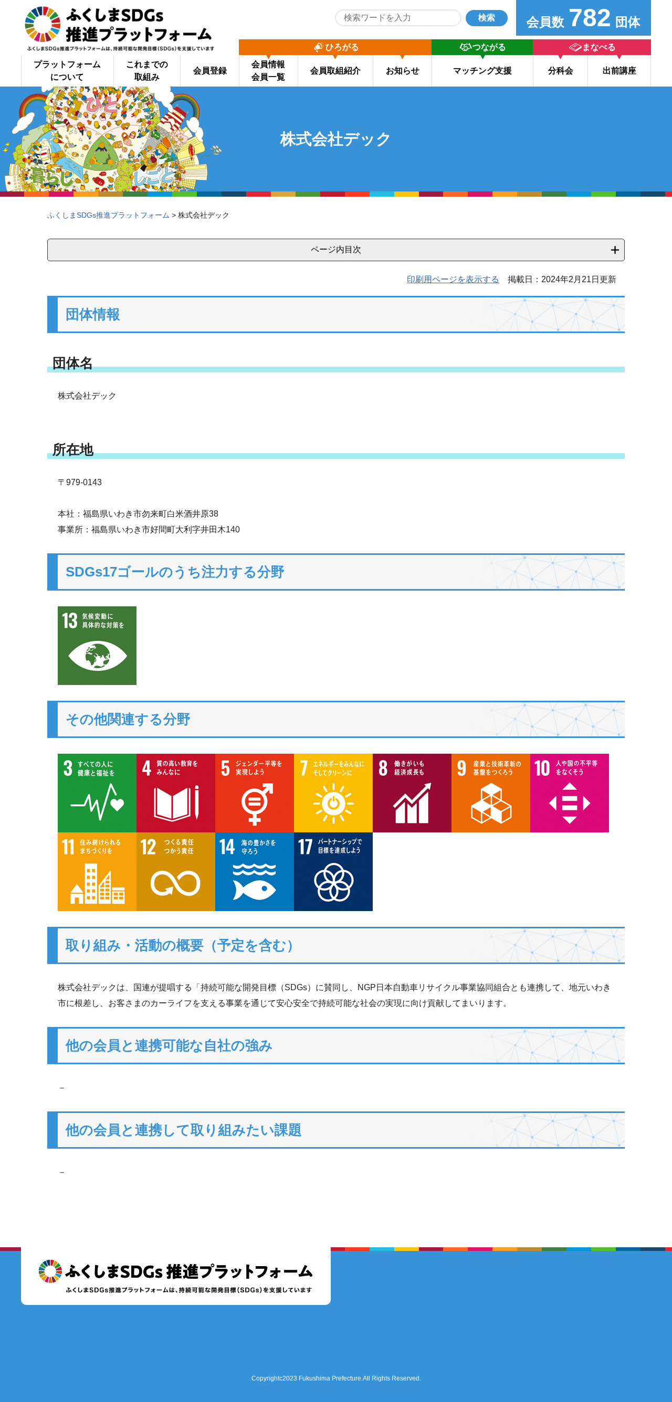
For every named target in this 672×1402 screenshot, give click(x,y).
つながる (489, 46)
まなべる (599, 46)
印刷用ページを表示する (453, 279)
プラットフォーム (67, 70)
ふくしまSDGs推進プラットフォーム (108, 215)
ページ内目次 (336, 249)
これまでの (147, 70)
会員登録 (210, 70)
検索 (486, 17)
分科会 (560, 70)
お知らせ (402, 70)
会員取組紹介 (335, 70)
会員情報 (268, 70)
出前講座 (619, 70)
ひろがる (342, 46)
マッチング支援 (482, 70)
